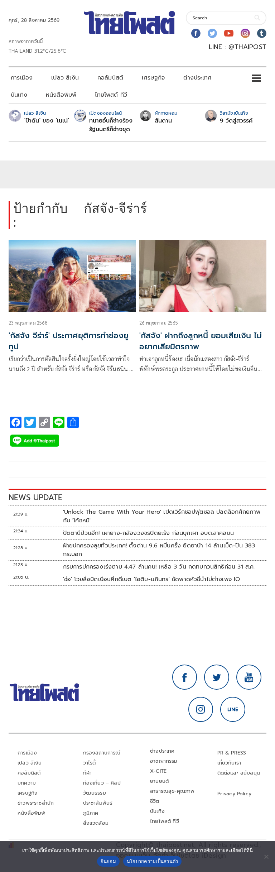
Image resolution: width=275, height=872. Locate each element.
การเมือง (22, 77)
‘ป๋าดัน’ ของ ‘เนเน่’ (46, 120)
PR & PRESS (231, 753)
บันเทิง (19, 95)
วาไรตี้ (89, 763)
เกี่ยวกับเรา (229, 763)
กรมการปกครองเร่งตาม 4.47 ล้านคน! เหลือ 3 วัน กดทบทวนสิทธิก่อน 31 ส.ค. (159, 566)
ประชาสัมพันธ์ (98, 803)
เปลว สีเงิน (65, 77)
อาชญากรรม (164, 761)
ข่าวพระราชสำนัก (36, 803)
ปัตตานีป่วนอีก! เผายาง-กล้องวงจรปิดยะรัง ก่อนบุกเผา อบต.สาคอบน (148, 533)
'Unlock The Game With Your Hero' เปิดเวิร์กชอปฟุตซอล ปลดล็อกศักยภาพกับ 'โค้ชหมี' (162, 516)
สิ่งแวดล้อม (95, 823)
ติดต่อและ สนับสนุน (238, 773)
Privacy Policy (234, 793)
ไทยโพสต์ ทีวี (111, 95)
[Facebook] (196, 33)
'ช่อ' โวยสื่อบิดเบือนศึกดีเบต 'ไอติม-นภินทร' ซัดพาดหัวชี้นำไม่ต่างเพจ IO (151, 579)
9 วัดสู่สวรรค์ (236, 120)
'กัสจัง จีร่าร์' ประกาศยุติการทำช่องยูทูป (69, 341)
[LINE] (233, 709)
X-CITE (158, 771)
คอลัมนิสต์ (110, 77)
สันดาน (163, 120)
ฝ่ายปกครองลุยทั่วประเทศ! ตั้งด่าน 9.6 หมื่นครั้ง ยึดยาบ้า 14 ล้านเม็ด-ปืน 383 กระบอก (159, 550)
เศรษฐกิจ (153, 77)
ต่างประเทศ (197, 77)
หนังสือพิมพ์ (61, 95)
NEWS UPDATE (35, 497)
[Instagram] (245, 33)
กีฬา (87, 773)
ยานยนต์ (159, 781)
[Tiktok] (262, 33)
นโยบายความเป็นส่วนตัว (152, 861)
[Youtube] (229, 33)
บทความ (27, 783)
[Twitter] (212, 33)
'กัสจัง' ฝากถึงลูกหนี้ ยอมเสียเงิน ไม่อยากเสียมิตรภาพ (200, 341)
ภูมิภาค (90, 813)
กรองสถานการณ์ (102, 753)
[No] (266, 856)
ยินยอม (108, 861)
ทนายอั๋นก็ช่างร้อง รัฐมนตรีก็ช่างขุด (110, 125)
